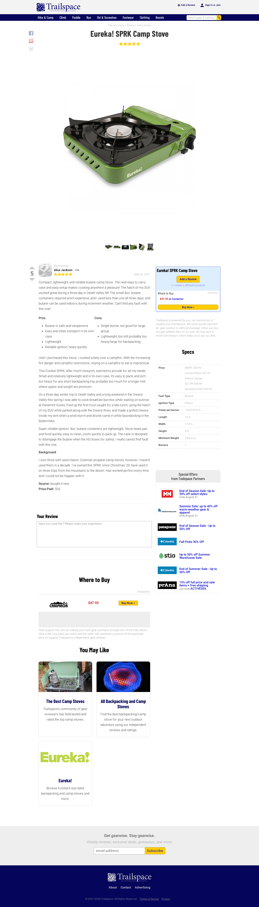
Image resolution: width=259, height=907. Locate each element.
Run (88, 17)
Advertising (142, 887)
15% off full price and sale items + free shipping (197, 584)
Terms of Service (149, 899)
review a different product (190, 285)
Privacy (165, 899)
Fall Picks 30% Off (191, 542)
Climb (63, 17)
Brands (160, 17)
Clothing (145, 17)
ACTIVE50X (198, 588)
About (113, 887)
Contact (126, 887)
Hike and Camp (116, 25)
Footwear (128, 17)
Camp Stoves (144, 25)
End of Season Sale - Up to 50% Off (197, 527)
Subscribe (155, 851)
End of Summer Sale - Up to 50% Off (198, 570)
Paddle (76, 17)
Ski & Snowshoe (107, 17)
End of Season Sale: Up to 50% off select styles (196, 492)
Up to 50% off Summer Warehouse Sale (194, 556)
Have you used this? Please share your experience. (70, 523)
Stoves (130, 25)
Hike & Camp (45, 17)
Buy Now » (188, 307)
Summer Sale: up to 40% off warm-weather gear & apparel (198, 509)
